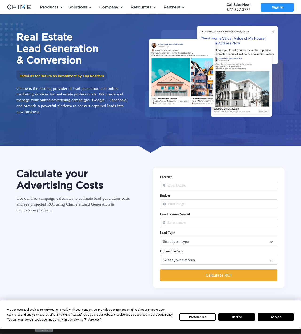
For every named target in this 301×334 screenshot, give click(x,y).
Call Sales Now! (238, 5)
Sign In (277, 7)
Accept (276, 317)
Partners (172, 7)
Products (49, 7)
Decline (237, 317)
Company (108, 7)
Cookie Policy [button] (164, 314)
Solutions (77, 7)
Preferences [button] (92, 319)
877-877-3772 (238, 10)
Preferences (197, 317)
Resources (141, 7)
